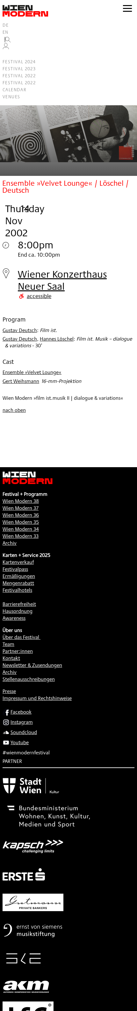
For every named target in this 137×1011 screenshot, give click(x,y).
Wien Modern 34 (21, 529)
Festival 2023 (19, 69)
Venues (11, 96)
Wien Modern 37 (21, 508)
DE (6, 25)
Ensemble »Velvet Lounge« (32, 372)
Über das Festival (21, 637)
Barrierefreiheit (19, 604)
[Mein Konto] (6, 48)
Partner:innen (18, 651)
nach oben (14, 410)
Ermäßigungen (19, 576)
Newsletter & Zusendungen (32, 665)
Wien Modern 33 (21, 536)
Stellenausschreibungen (29, 679)
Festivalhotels (17, 590)
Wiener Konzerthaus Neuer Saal (62, 280)
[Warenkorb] (8, 55)
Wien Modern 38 (21, 501)
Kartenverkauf (18, 562)
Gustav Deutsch (20, 330)
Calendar (14, 90)
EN (6, 32)
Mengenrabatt (18, 583)
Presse (9, 691)
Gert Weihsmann (21, 381)
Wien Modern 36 (21, 515)
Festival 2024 (19, 62)
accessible (39, 296)
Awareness (14, 618)
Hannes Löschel (57, 339)
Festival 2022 (19, 76)
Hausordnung (17, 611)
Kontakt (11, 658)
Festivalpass (15, 569)
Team (8, 644)
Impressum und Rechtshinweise (37, 698)
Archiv (10, 543)
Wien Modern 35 (21, 522)
